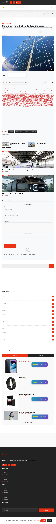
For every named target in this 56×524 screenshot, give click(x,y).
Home (5, 488)
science (3, 335)
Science (11, 131)
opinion (3, 314)
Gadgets (15, 355)
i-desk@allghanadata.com (32, 460)
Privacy (5, 490)
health (3, 321)
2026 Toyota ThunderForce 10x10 (12, 194)
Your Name (6, 206)
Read (40, 32)
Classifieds (4, 342)
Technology (18, 131)
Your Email (6, 212)
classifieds (6, 481)
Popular (41, 355)
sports (3, 299)
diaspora (4, 339)
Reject (49, 520)
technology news (6, 23)
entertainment (7, 475)
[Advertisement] (28, 279)
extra (3, 328)
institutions (6, 474)
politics (3, 296)
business (4, 303)
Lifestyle (34, 131)
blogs (5, 477)
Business (26, 131)
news (5, 472)
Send (46, 510)
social (3, 310)
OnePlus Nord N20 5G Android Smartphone (29, 360)
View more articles (28, 422)
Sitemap (5, 497)
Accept (43, 520)
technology (5, 151)
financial (4, 332)
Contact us (6, 499)
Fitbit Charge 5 (22, 377)
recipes (5, 479)
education (4, 317)
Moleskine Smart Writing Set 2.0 (26, 394)
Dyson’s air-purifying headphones (27, 412)
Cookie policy (36, 520)
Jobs (3, 345)
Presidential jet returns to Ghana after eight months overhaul (21, 170)
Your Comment (7, 221)
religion (3, 325)
